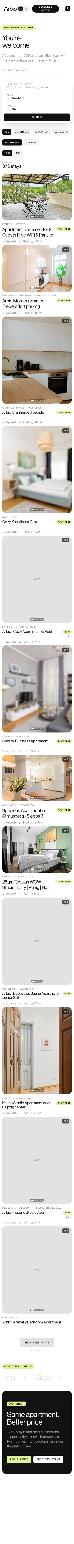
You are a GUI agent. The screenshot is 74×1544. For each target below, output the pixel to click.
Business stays (48, 1459)
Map (18, 153)
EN (20, 9)
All (7, 131)
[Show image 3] (38, 216)
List (7, 153)
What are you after (19, 84)
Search (37, 117)
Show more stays (37, 1342)
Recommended (12, 142)
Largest (31, 142)
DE (26, 9)
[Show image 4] (40, 216)
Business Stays (45, 8)
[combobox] (37, 97)
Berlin (22, 131)
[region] (37, 197)
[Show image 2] (35, 216)
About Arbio (19, 1459)
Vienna (41, 131)
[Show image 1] (32, 216)
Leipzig (61, 131)
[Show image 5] (42, 216)
